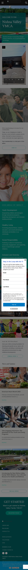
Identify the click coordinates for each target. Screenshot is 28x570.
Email (4, 272)
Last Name (6, 286)
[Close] (25, 260)
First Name (6, 279)
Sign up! (14, 304)
